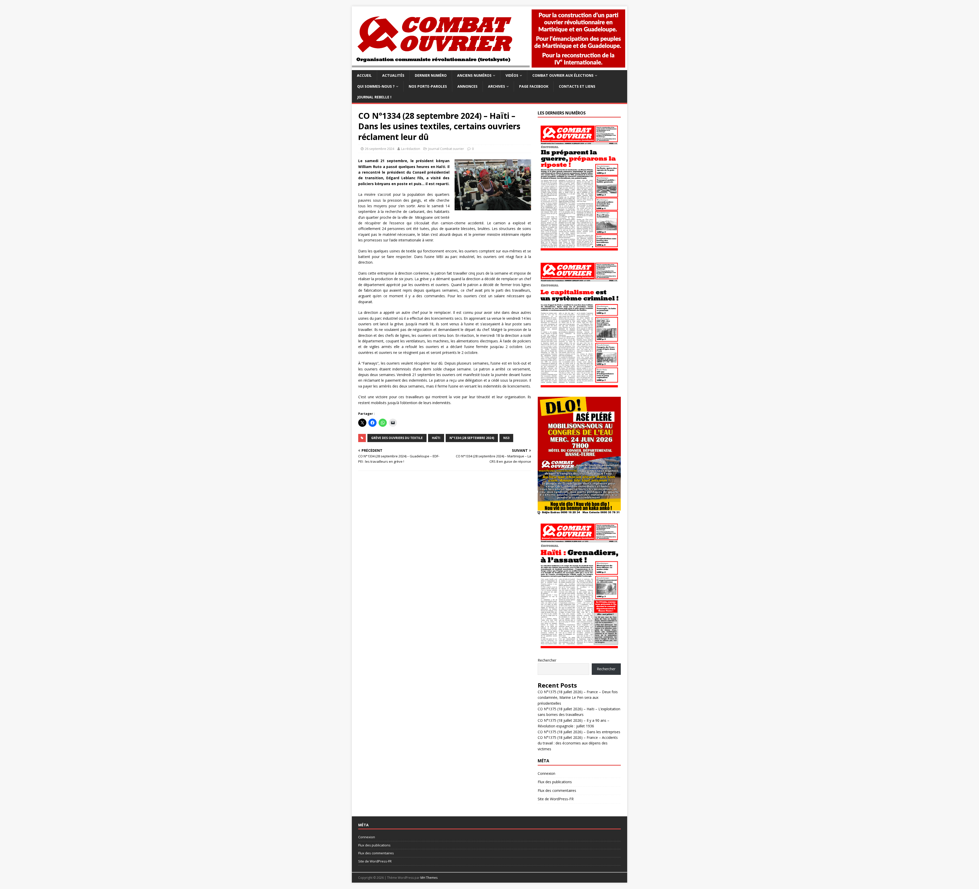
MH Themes (428, 877)
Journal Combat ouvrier (446, 148)
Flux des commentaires (557, 790)
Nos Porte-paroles (428, 86)
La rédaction (410, 148)
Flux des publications (555, 781)
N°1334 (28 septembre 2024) (471, 438)
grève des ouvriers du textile (397, 438)
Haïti (436, 438)
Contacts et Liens (577, 86)
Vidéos (512, 75)
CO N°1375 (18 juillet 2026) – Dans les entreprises (579, 731)
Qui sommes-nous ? (376, 86)
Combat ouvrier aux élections (563, 75)
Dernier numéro (431, 75)
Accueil (364, 75)
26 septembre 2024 (379, 148)
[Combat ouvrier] (489, 67)
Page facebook (533, 86)
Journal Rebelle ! (374, 97)
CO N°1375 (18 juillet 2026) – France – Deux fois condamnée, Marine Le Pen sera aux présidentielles (578, 697)
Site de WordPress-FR (556, 798)
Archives (496, 86)
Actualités (393, 75)
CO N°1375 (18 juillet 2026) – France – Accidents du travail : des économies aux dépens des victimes (578, 743)
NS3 (506, 438)
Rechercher (547, 660)
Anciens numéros (474, 75)
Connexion (546, 773)
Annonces (467, 86)
